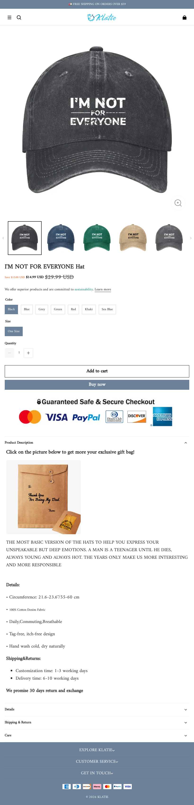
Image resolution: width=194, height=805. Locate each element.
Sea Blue (107, 309)
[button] (9, 17)
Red (73, 309)
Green (58, 309)
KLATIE (102, 797)
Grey (42, 309)
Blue (27, 309)
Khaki (89, 309)
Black (11, 309)
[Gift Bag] (43, 530)
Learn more (103, 289)
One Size (14, 331)
